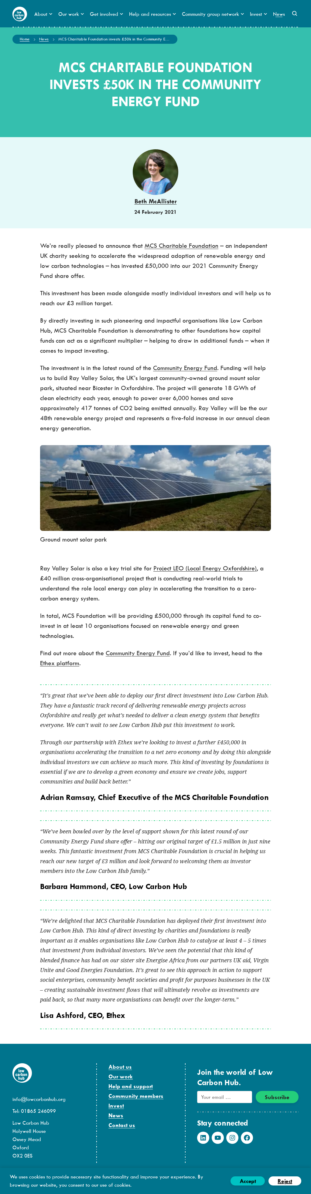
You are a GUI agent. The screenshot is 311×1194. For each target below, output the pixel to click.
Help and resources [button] (150, 14)
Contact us (121, 1125)
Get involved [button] (104, 14)
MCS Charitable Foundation (181, 245)
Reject (285, 1181)
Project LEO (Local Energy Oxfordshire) (205, 568)
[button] (295, 13)
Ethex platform (59, 663)
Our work (120, 1076)
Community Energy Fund (185, 368)
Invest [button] (256, 14)
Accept (248, 1181)
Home (24, 38)
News (279, 14)
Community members (135, 1095)
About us (120, 1066)
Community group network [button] (210, 14)
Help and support (130, 1086)
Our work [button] (68, 14)
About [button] (40, 14)
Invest (116, 1105)
